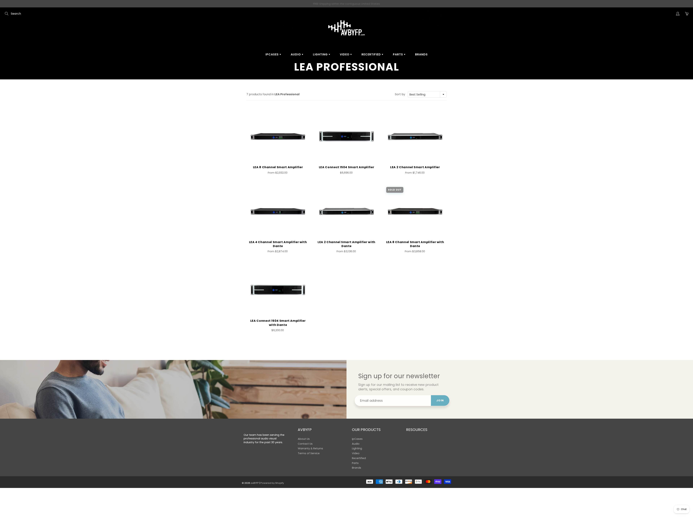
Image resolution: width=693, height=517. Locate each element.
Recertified (371, 54)
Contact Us (305, 444)
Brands (421, 54)
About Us (304, 439)
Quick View (278, 136)
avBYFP (255, 483)
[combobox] (427, 94)
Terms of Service (309, 453)
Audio (296, 54)
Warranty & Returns (310, 448)
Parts (398, 54)
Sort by (400, 94)
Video (345, 54)
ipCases (272, 54)
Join (440, 400)
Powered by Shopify (272, 483)
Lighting (321, 54)
